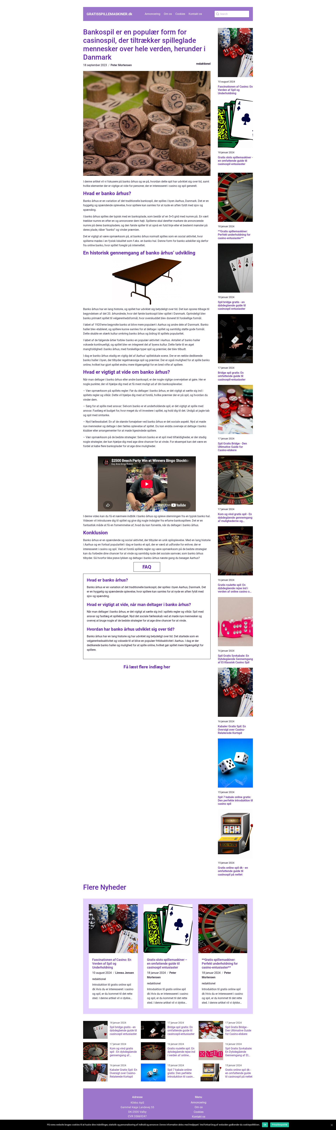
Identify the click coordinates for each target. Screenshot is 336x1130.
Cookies (180, 14)
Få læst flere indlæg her (147, 666)
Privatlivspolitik (279, 1125)
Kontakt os (195, 14)
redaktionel (203, 63)
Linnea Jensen (124, 972)
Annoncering (152, 14)
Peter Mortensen (121, 65)
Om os (168, 14)
